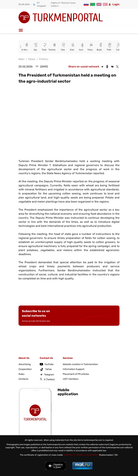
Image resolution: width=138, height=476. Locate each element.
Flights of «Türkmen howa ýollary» (63, 4)
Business (99, 49)
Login (115, 4)
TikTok (48, 369)
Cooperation (25, 369)
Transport (89, 49)
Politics (108, 49)
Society (80, 49)
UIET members (70, 379)
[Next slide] (116, 47)
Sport (34, 49)
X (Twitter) (49, 379)
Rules (21, 374)
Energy (71, 49)
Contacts (23, 379)
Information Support (73, 369)
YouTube (49, 364)
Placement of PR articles (76, 374)
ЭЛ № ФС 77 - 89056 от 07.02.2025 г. (81, 455)
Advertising (25, 364)
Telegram (49, 374)
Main (22, 59)
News (31, 59)
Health (62, 49)
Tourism (43, 49)
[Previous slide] (21, 47)
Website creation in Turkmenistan (80, 364)
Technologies (52, 49)
